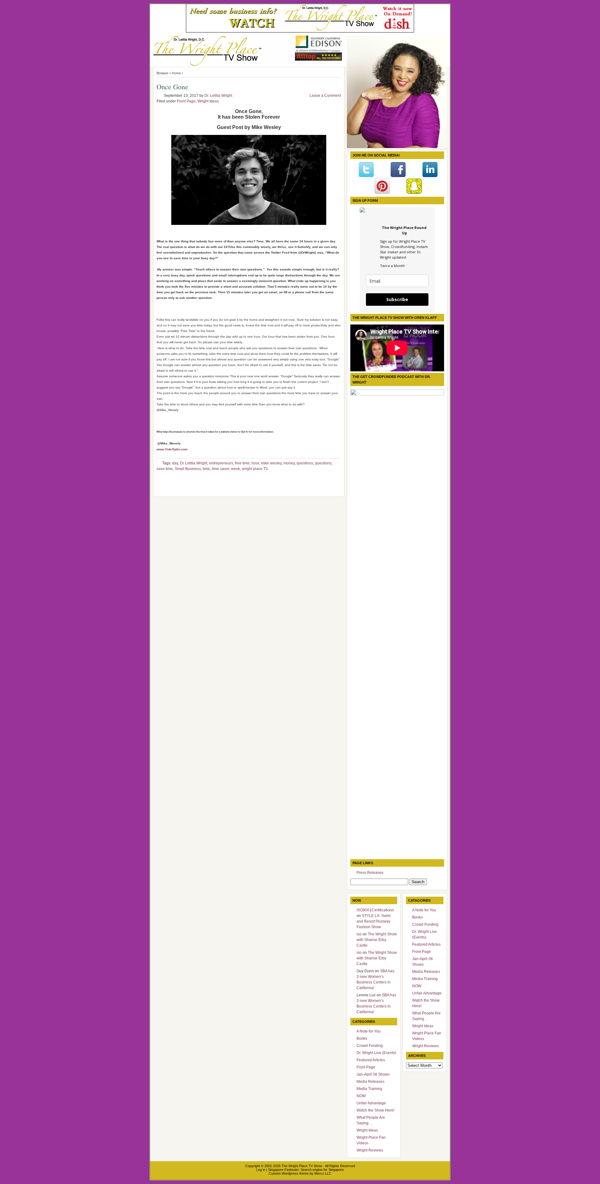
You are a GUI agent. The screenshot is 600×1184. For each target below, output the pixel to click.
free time (242, 463)
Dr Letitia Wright (193, 463)
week (235, 469)
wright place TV (255, 469)
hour (255, 463)
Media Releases (370, 1081)
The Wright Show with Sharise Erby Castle (377, 940)
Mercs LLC (322, 1173)
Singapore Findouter (283, 1170)
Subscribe (397, 299)
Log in (260, 1170)
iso (359, 934)
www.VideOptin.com (172, 449)
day (175, 463)
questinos (305, 463)
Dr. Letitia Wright (218, 95)
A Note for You (369, 1031)
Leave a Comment (325, 95)
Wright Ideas (208, 101)
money (289, 463)
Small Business (188, 469)
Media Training (369, 1089)
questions (323, 463)
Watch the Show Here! (375, 1110)
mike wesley (271, 463)
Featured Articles (371, 1060)
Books (362, 1038)
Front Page (186, 101)
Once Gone (172, 86)
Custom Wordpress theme (289, 1173)
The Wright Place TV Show (302, 1166)
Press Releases (370, 872)
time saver (220, 469)
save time (165, 469)
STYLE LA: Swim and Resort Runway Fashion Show (374, 921)
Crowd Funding (370, 1045)
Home (176, 73)
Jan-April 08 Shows (373, 1074)
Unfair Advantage (371, 1103)
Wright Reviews (370, 1150)
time (206, 469)
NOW (361, 1096)
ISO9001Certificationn (375, 910)
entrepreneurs (221, 463)
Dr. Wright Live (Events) (376, 1053)
